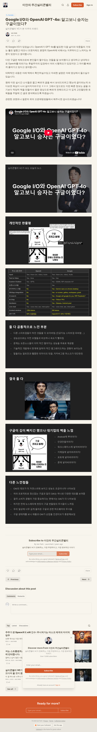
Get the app (58, 725)
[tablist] (15, 596)
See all (10, 689)
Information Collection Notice (47, 678)
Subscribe (77, 5)
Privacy (45, 721)
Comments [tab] (11, 596)
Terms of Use (59, 676)
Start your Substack (44, 725)
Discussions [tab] (23, 626)
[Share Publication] (68, 5)
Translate (10, 15)
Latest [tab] (14, 626)
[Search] (62, 5)
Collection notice (59, 721)
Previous (14, 579)
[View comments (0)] (13, 41)
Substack (39, 729)
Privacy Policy (66, 678)
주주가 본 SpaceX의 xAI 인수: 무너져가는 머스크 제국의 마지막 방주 (37, 634)
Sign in (90, 5)
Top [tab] (8, 626)
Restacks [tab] (21, 596)
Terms (51, 721)
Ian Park (14, 33)
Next (84, 579)
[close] (71, 638)
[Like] (7, 41)
